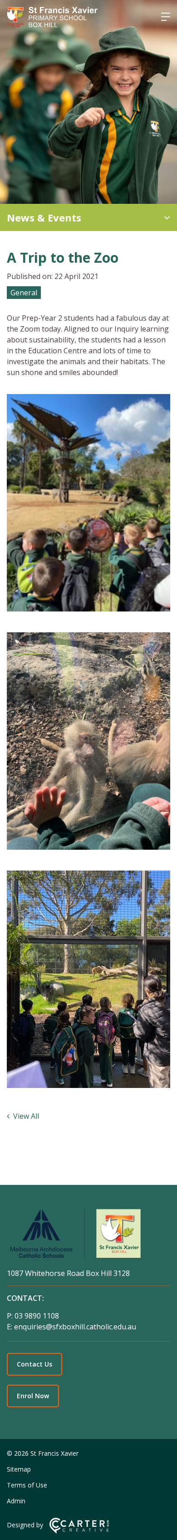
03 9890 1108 (37, 1316)
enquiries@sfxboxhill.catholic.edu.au (75, 1327)
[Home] (88, 1235)
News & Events (44, 217)
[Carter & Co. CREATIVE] (79, 1531)
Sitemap (19, 1469)
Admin (16, 1501)
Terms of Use (27, 1485)
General (23, 293)
